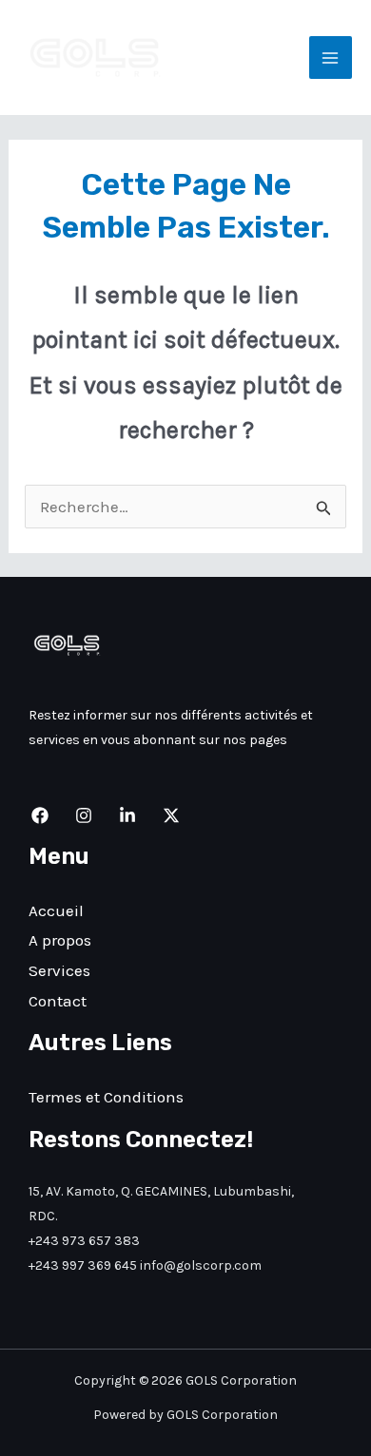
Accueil (56, 910)
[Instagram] (83, 815)
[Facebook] (40, 815)
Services (59, 970)
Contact (58, 1000)
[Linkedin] (127, 815)
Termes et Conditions (106, 1096)
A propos (60, 939)
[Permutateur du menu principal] (331, 58)
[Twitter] (171, 815)
